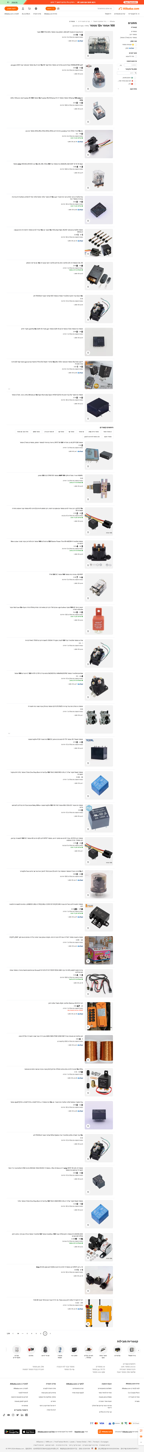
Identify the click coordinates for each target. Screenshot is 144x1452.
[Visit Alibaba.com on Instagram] (13, 1415)
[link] (141, 1430)
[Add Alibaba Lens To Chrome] (105, 1431)
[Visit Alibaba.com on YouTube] (8, 1415)
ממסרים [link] (72, 21)
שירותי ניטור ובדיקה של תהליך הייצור (102, 1407)
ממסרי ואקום (107, 436)
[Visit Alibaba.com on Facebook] (26, 1415)
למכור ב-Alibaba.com (21, 1388)
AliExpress (40, 1442)
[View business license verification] (92, 1448)
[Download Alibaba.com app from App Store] (28, 1431)
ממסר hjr (71, 431)
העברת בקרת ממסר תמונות (33, 1369)
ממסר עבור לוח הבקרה (65, 1367)
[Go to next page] (13, 1333)
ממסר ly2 (61, 431)
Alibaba (112, 21)
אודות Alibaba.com (133, 1384)
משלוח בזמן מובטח (105, 1397)
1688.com (48, 1442)
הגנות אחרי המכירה (105, 1401)
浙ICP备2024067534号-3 (129, 1449)
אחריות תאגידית (134, 1397)
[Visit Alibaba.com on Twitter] (17, 1415)
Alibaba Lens (127, 1432)
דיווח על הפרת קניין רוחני (47, 1405)
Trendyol (96, 1442)
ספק (70, 41)
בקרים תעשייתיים (84, 21)
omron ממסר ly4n (128, 1367)
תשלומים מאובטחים (105, 1388)
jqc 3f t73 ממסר (98, 1369)
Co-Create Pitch (134, 1393)
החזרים (53, 1401)
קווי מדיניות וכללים (105, 1412)
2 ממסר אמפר (107, 431)
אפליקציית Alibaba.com (46, 1432)
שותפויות (25, 1405)
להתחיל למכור (23, 1393)
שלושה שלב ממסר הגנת (126, 1372)
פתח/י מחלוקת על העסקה (47, 1397)
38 (18, 1333)
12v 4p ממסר (69, 1369)
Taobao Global (81, 1442)
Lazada (72, 1442)
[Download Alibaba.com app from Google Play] (12, 1431)
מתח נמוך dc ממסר (22, 431)
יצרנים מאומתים (78, 1388)
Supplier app (79, 1432)
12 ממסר (81, 431)
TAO (89, 1442)
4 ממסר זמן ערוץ (49, 431)
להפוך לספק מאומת (21, 1401)
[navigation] (127, 678)
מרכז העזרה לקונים (49, 1388)
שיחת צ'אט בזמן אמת (49, 1393)
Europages (104, 1442)
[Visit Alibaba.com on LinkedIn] (22, 1415)
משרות (137, 1401)
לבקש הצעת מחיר (78, 1393)
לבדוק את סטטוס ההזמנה (19, 1397)
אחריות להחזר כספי (105, 1393)
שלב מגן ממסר (38, 1367)
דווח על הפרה (51, 1410)
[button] (58, 8)
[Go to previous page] (50, 1333)
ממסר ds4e (36, 431)
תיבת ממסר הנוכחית (127, 1369)
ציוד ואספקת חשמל (99, 21)
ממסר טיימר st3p (94, 431)
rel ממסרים (100, 1367)
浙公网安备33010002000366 (108, 1449)
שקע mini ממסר (98, 1372)
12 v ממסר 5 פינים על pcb (91, 436)
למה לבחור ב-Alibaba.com (131, 1388)
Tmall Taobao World (61, 1442)
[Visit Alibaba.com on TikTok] (4, 1415)
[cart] (29, 9)
